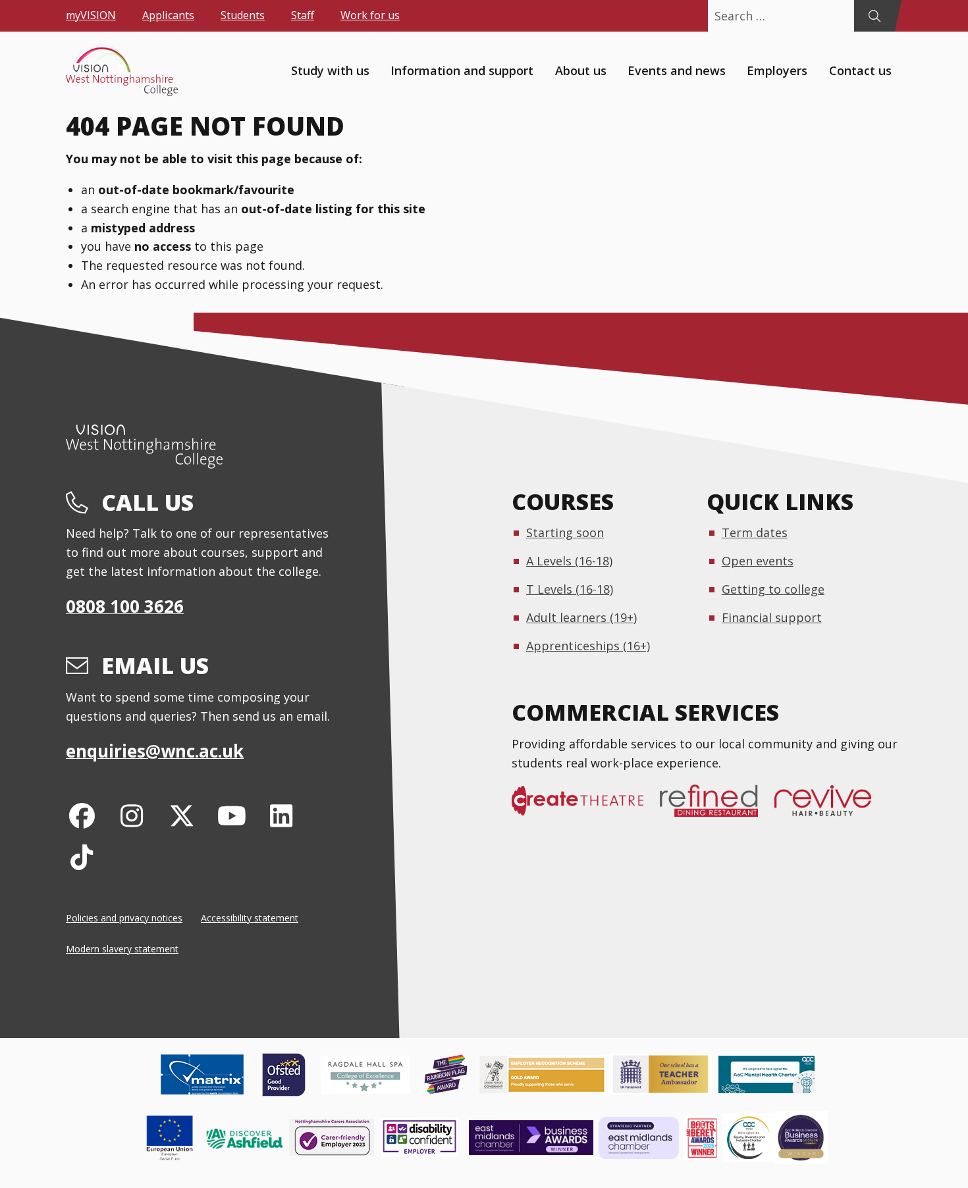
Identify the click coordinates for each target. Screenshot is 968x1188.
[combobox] (781, 16)
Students (243, 15)
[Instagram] (132, 815)
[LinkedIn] (281, 815)
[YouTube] (231, 815)
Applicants (168, 15)
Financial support (772, 617)
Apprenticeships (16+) (588, 646)
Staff (302, 15)
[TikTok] (82, 856)
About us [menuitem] (580, 70)
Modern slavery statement (122, 949)
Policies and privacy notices (124, 918)
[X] (182, 815)
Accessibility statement (249, 918)
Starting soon (565, 532)
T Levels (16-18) (569, 589)
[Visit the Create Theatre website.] (586, 807)
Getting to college (773, 589)
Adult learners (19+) (581, 617)
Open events (757, 561)
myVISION (91, 15)
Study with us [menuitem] (330, 70)
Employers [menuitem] (777, 70)
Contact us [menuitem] (860, 70)
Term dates (755, 532)
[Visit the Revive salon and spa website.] (831, 807)
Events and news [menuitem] (677, 70)
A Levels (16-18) (569, 561)
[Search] (874, 16)
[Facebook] (82, 815)
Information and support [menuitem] (461, 70)
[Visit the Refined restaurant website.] (717, 807)
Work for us (370, 15)
